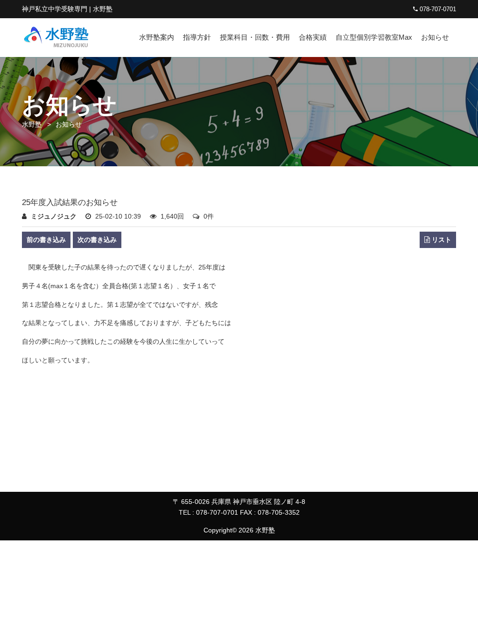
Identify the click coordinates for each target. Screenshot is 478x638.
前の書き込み (46, 239)
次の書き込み (97, 239)
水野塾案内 (156, 37)
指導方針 (197, 37)
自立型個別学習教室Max (374, 37)
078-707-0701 (437, 9)
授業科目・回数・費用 (255, 37)
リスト (440, 239)
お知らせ (435, 37)
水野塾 (32, 124)
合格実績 (313, 37)
